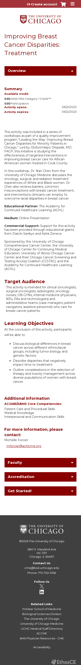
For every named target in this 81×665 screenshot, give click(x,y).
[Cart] (63, 6)
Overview (17, 71)
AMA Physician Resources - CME (42, 638)
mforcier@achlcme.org (23, 446)
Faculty (15, 462)
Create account (44, 4)
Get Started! (20, 491)
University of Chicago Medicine (41, 623)
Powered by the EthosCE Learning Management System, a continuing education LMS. (63, 662)
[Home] (40, 17)
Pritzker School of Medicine (41, 609)
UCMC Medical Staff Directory (42, 628)
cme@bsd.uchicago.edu (41, 568)
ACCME (42, 633)
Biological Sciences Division (41, 614)
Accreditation (21, 477)
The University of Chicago (46, 541)
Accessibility (41, 647)
